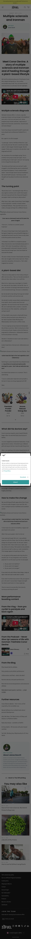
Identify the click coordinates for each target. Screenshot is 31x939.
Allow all (15, 482)
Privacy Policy (7, 471)
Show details (23, 477)
